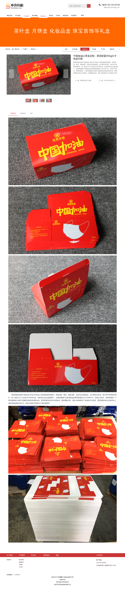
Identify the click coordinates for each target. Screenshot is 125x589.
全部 (66, 49)
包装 (31, 113)
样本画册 (74, 49)
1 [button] (61, 45)
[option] (62, 31)
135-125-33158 (101, 563)
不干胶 (103, 49)
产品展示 (25, 49)
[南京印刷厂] (14, 6)
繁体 (82, 15)
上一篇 (85, 80)
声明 (64, 579)
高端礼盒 (33, 49)
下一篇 (108, 80)
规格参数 (23, 113)
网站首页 (9, 15)
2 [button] (64, 45)
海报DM (112, 49)
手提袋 (94, 49)
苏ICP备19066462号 (62, 582)
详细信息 (13, 113)
